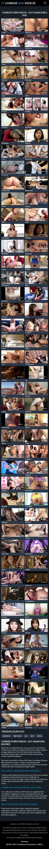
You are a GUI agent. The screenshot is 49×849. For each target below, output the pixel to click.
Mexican (28, 522)
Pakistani (28, 301)
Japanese (28, 32)
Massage (28, 80)
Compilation (29, 601)
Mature (27, 143)
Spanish (4, 506)
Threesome (29, 364)
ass (26, 736)
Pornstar (5, 175)
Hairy (3, 48)
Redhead (28, 127)
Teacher (4, 459)
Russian (4, 617)
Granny (27, 396)
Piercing (4, 333)
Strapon (4, 317)
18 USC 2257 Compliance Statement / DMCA (24, 844)
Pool (27, 317)
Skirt (27, 285)
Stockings (28, 506)
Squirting (28, 254)
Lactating (5, 585)
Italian (4, 412)
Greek (4, 396)
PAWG (27, 649)
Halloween (29, 554)
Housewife (5, 238)
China (4, 32)
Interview (5, 554)
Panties (27, 269)
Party (3, 159)
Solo (26, 222)
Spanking (28, 159)
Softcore (28, 585)
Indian (4, 727)
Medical (28, 664)
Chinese (4, 80)
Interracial (28, 64)
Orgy (27, 443)
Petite (4, 269)
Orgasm (28, 475)
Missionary (29, 191)
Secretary (28, 727)
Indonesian (5, 427)
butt (32, 736)
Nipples (4, 380)
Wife (27, 96)
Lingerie (4, 491)
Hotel (4, 348)
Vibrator (5, 127)
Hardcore (28, 48)
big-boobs (18, 736)
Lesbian (27, 111)
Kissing (27, 206)
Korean (4, 111)
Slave (3, 570)
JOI (26, 380)
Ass (3, 538)
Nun (3, 601)
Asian (4, 64)
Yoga (3, 712)
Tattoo (27, 538)
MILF (3, 696)
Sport (27, 617)
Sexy (3, 96)
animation (6, 736)
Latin (27, 712)
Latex (27, 680)
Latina (4, 206)
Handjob (28, 238)
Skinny (27, 427)
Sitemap (24, 842)
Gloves (4, 475)
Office (27, 348)
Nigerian (5, 522)
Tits (3, 364)
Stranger (5, 649)
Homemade (6, 191)
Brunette (5, 301)
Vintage (28, 696)
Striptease (28, 491)
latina (39, 736)
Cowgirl (28, 333)
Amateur (28, 175)
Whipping (5, 143)
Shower (4, 680)
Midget (27, 570)
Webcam (28, 412)
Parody (4, 664)
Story (4, 222)
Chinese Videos (20, 3)
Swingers (28, 459)
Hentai (27, 633)
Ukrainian (5, 254)
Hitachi (4, 633)
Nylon (4, 443)
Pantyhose (5, 285)
